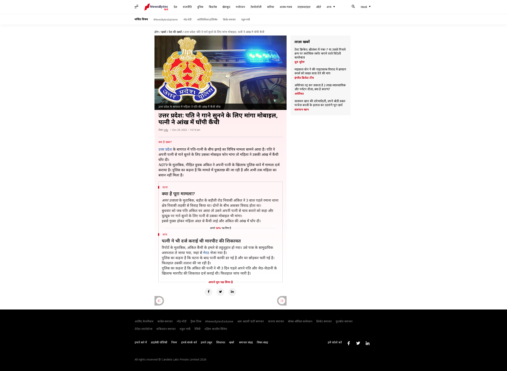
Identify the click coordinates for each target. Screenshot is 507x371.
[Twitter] (220, 292)
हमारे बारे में (141, 342)
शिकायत (220, 342)
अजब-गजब (286, 7)
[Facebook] (209, 292)
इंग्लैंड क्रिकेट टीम (304, 78)
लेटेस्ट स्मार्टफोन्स (143, 329)
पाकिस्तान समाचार (166, 329)
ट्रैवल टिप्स (196, 321)
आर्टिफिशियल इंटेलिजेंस (207, 19)
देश (175, 7)
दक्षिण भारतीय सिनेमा (216, 329)
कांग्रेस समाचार (165, 321)
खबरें (163, 32)
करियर (270, 7)
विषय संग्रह (262, 342)
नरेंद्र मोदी (188, 19)
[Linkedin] (232, 292)
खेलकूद (226, 7)
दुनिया (200, 7)
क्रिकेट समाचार (229, 19)
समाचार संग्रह (246, 342)
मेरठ (206, 252)
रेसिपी (197, 329)
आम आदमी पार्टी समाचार (250, 321)
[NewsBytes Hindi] (156, 7)
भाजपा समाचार (276, 321)
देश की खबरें (175, 32)
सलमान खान (301, 109)
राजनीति (187, 7)
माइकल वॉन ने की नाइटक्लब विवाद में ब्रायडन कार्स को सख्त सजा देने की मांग (320, 72)
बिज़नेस (213, 7)
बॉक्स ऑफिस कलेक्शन (300, 321)
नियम (174, 342)
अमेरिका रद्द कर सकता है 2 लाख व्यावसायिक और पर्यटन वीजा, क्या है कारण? (320, 87)
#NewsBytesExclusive (219, 321)
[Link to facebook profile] (348, 343)
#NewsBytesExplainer (165, 19)
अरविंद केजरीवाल (144, 321)
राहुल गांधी (245, 19)
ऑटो (318, 7)
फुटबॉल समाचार (344, 321)
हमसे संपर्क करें (189, 342)
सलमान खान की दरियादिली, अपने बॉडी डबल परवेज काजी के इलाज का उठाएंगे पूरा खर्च (319, 103)
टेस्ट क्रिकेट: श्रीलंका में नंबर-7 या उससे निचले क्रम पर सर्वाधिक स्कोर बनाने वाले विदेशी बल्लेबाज (320, 54)
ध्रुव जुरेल (299, 62)
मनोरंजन (240, 7)
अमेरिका (299, 93)
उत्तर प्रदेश (165, 149)
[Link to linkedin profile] (367, 343)
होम (156, 32)
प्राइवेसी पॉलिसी (159, 342)
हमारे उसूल (206, 342)
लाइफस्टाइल (304, 7)
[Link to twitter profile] (358, 343)
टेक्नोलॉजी (256, 7)
